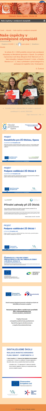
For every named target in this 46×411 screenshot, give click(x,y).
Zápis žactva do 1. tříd (34, 114)
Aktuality (8, 30)
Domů (2, 30)
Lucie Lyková (25, 44)
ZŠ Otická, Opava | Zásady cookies (25, 409)
